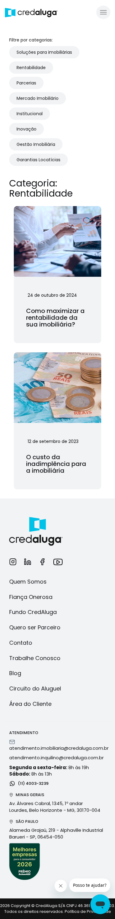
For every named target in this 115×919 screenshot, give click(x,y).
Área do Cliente (30, 704)
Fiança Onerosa (30, 597)
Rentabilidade (31, 68)
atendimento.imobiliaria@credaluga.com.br (59, 748)
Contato (20, 643)
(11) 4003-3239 (32, 783)
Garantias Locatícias (38, 160)
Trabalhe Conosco (34, 658)
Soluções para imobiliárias (44, 52)
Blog (15, 673)
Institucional (30, 114)
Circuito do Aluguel (35, 688)
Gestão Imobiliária (36, 144)
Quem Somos (28, 581)
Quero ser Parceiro (34, 627)
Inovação (26, 129)
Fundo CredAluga (33, 612)
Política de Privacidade (88, 911)
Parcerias (26, 83)
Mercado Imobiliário (38, 98)
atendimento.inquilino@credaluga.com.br (56, 757)
